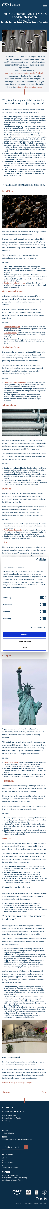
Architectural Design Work (12, 1180)
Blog (4, 1160)
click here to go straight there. (29, 87)
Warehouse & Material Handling (14, 1178)
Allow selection (24, 641)
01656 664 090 (8, 1133)
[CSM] (11, 5)
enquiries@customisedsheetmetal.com (18, 1139)
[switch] (43, 604)
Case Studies (7, 1163)
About (4, 1158)
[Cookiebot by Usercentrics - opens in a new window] (36, 559)
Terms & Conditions (10, 1168)
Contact (5, 1165)
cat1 (27, 20)
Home (21, 20)
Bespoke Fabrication (10, 1175)
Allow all (24, 635)
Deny (24, 648)
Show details (36, 628)
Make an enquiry (13, 1147)
